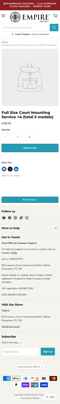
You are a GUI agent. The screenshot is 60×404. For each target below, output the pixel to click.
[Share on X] (10, 169)
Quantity (6, 130)
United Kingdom (28, 366)
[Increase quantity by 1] (29, 137)
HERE (14, 252)
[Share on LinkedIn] (16, 169)
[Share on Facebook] (4, 169)
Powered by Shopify (30, 398)
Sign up (47, 351)
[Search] (54, 27)
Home (5, 42)
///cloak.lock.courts (11, 326)
